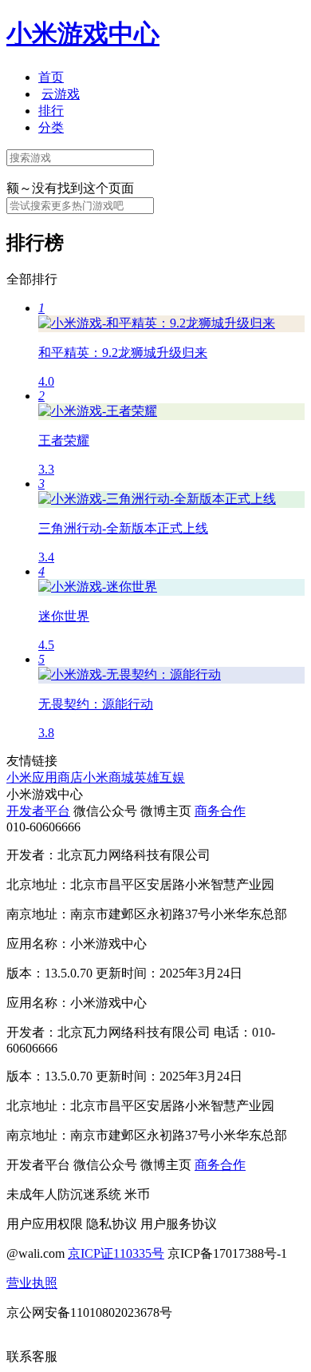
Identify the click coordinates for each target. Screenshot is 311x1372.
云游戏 (60, 94)
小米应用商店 (44, 777)
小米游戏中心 (82, 33)
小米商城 (108, 777)
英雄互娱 (159, 777)
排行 (51, 110)
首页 (51, 77)
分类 (51, 127)
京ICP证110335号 (116, 1253)
